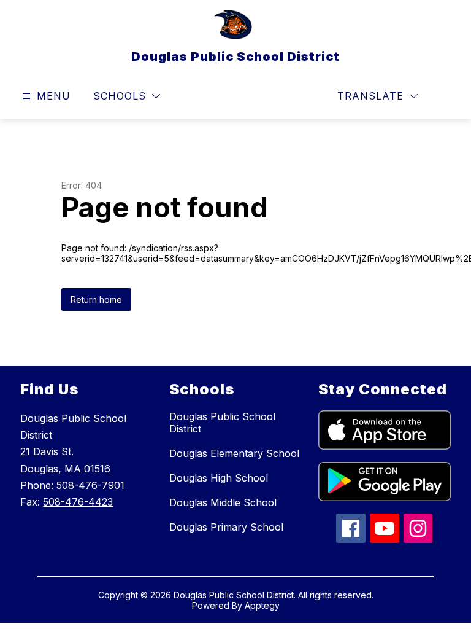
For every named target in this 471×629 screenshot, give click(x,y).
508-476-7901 (90, 485)
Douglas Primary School (226, 527)
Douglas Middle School (223, 502)
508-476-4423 (78, 502)
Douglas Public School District (222, 422)
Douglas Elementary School (234, 453)
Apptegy (262, 605)
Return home (96, 299)
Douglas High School (218, 478)
